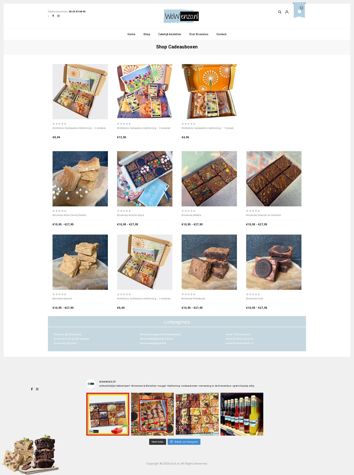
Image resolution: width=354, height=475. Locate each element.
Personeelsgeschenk (153, 343)
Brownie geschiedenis (67, 334)
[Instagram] (58, 16)
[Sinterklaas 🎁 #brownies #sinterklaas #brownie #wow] (107, 414)
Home (131, 34)
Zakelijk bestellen (169, 34)
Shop (146, 34)
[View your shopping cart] (300, 14)
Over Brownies (198, 34)
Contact (221, 34)
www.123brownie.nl (238, 334)
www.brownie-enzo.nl (239, 338)
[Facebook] (53, 16)
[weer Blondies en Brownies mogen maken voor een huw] (152, 414)
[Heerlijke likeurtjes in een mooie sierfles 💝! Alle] (242, 414)
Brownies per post (65, 343)
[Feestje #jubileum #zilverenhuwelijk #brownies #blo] (197, 414)
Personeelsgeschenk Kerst (156, 338)
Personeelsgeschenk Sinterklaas (160, 334)
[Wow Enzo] (181, 16)
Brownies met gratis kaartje (71, 338)
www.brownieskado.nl (239, 343)
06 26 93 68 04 (77, 11)
